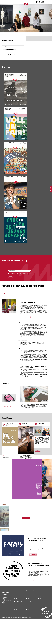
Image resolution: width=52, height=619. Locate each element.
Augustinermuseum (5, 44)
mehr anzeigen (4, 455)
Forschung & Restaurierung (6, 600)
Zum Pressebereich (39, 493)
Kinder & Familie (4, 597)
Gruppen (3, 598)
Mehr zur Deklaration (32, 554)
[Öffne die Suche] (37, 2)
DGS (18, 617)
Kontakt (3, 603)
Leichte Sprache (15, 617)
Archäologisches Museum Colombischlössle (9, 49)
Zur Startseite (3, 617)
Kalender (5, 594)
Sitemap (20, 617)
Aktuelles (3, 602)
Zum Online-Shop (5, 406)
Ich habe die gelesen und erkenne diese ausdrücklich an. (20, 273)
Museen (4, 591)
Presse (3, 601)
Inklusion (3, 599)
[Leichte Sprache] (40, 2)
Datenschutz (26, 617)
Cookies (30, 617)
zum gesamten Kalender (7, 293)
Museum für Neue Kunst (6, 46)
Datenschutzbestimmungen (15, 273)
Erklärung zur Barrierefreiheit (9, 617)
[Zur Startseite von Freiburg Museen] (6, 2)
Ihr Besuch (5, 592)
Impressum (23, 617)
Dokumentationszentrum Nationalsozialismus (9, 54)
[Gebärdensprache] (42, 2)
